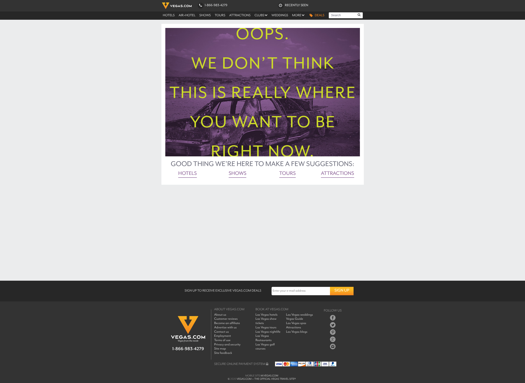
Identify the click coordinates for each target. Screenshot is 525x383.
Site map (220, 348)
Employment (222, 336)
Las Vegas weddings (299, 314)
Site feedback (223, 353)
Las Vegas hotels (267, 314)
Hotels (187, 174)
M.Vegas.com (269, 376)
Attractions (337, 174)
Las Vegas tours (266, 327)
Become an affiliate (227, 323)
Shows (238, 174)
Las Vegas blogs (296, 331)
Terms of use (222, 340)
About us (220, 314)
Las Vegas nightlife (268, 331)
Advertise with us (225, 327)
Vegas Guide (294, 319)
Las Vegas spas (296, 323)
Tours (287, 174)
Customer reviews (225, 319)
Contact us (221, 331)
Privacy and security (227, 344)
